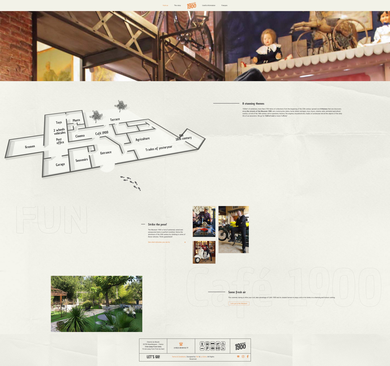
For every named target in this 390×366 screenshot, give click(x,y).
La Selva (204, 357)
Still (197, 357)
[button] (167, 242)
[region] (104, 146)
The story (177, 5)
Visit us (165, 5)
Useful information (208, 5)
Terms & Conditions (179, 357)
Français (224, 5)
